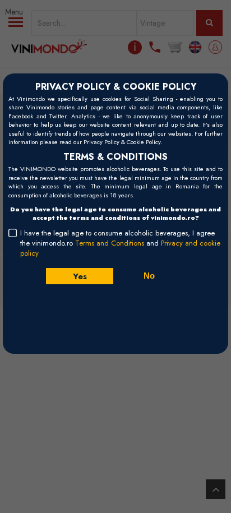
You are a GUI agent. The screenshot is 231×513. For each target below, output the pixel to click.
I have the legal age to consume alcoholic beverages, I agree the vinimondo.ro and (120, 243)
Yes (79, 276)
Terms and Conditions (109, 243)
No (149, 275)
